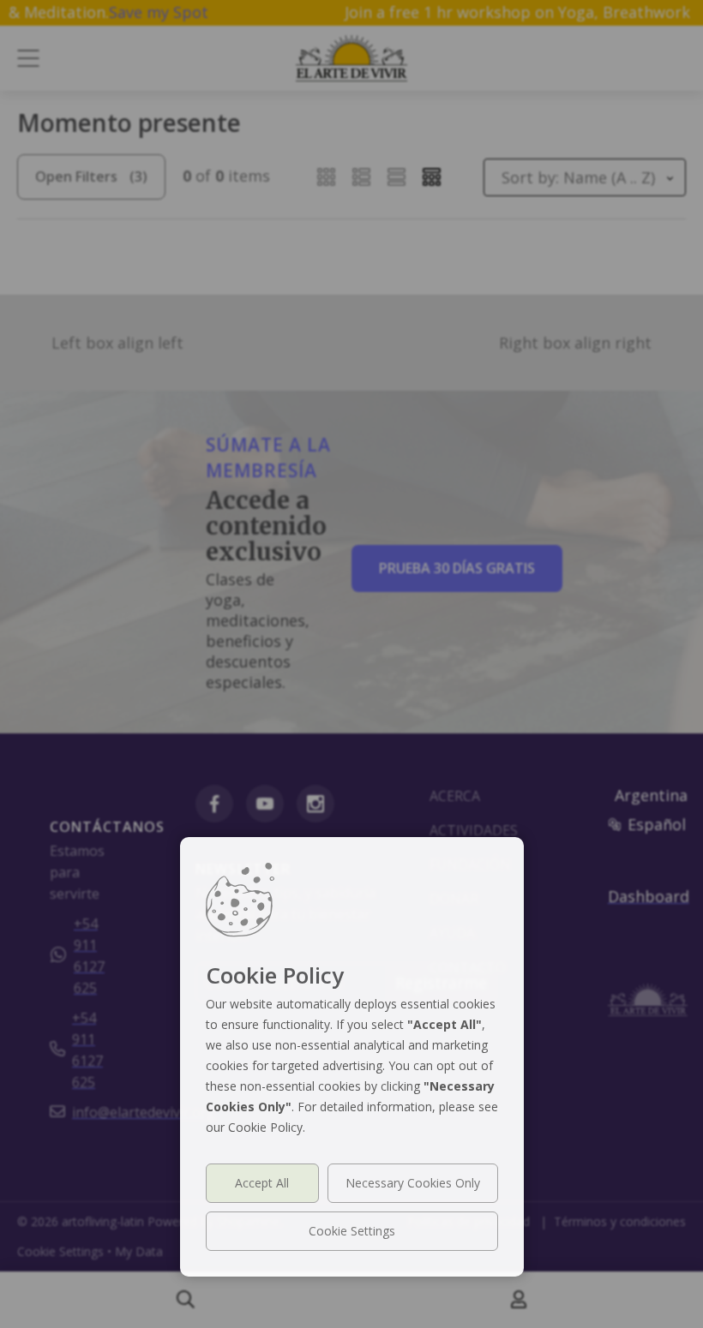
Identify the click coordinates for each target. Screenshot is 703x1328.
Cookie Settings (352, 1231)
